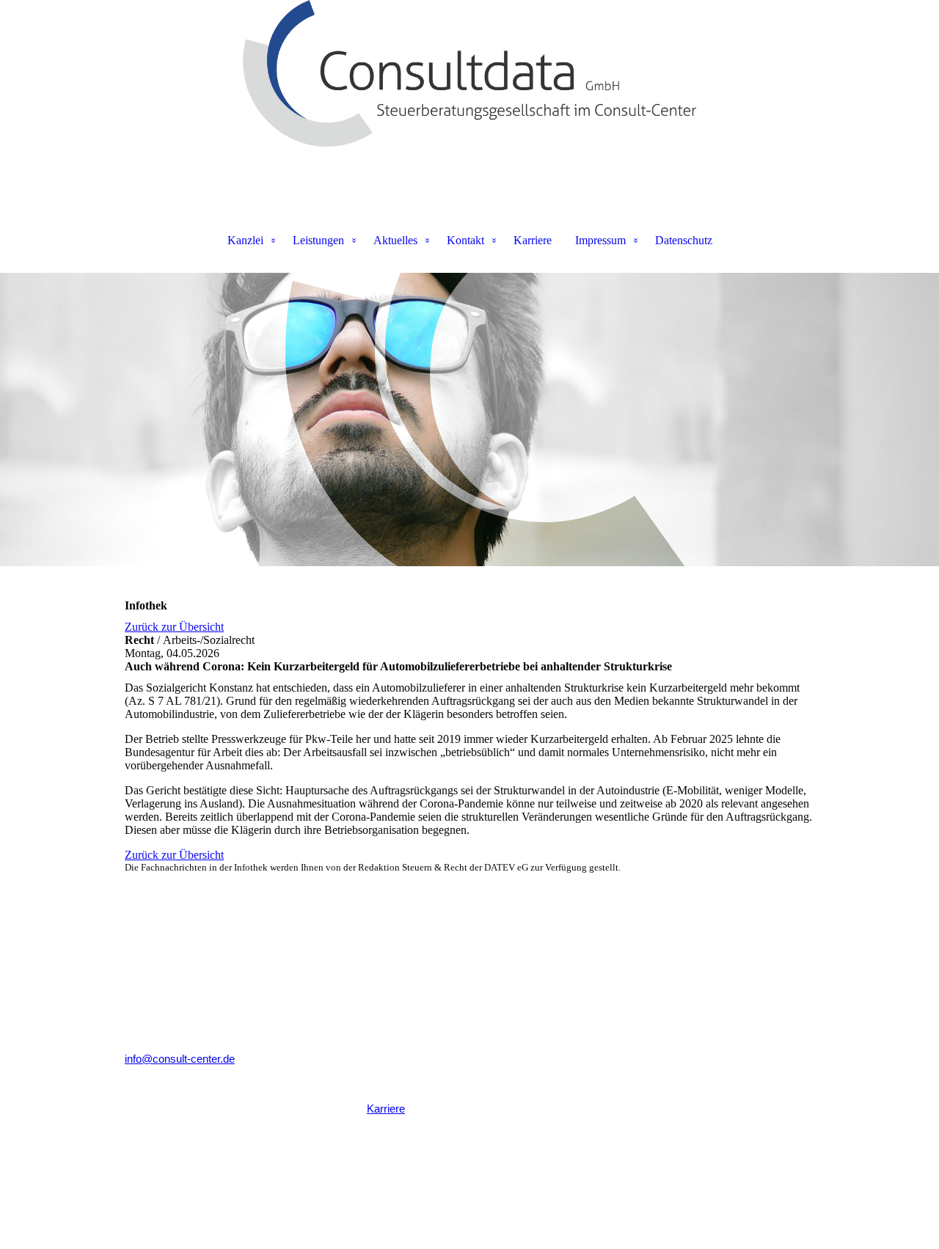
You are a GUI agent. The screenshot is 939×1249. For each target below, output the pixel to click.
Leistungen (318, 240)
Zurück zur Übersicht (174, 626)
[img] (469, 73)
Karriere (533, 240)
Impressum (600, 240)
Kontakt (465, 240)
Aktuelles (395, 240)
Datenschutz (683, 240)
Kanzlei (245, 240)
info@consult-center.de (180, 1058)
